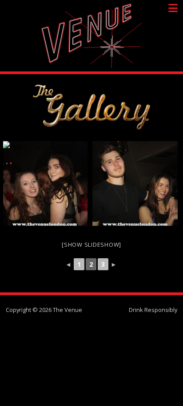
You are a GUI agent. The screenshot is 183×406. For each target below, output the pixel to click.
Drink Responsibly (153, 310)
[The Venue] (91, 36)
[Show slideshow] (91, 244)
